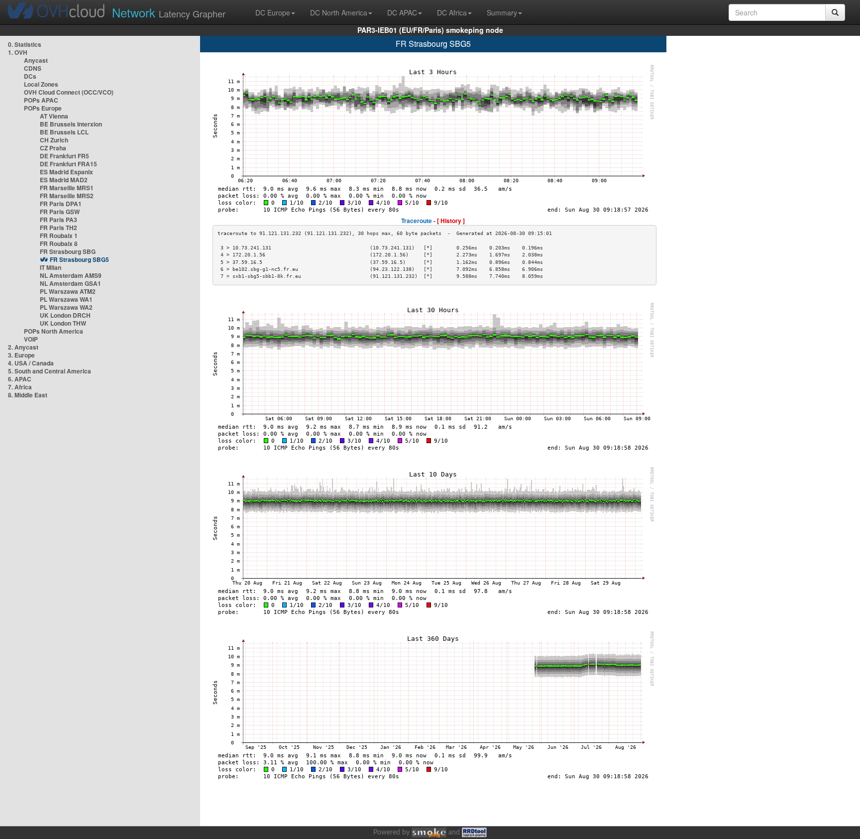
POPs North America (53, 331)
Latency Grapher (168, 12)
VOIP (31, 339)
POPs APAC (41, 100)
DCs (30, 76)
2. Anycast (23, 347)
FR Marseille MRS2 (67, 195)
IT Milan (50, 267)
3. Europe (21, 355)
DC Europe (272, 12)
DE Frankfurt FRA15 (68, 163)
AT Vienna (54, 116)
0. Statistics (24, 44)
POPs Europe (43, 108)
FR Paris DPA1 (61, 203)
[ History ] (451, 220)
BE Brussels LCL (64, 131)
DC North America (338, 12)
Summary (502, 12)
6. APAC (19, 378)
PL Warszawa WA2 (66, 307)
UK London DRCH (65, 315)
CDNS (32, 68)
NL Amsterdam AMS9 (71, 275)
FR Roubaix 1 (59, 235)
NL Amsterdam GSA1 (70, 283)
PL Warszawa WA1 (66, 299)
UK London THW (63, 323)
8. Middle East (27, 394)
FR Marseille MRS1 (67, 187)
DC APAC (402, 12)
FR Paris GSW (60, 211)
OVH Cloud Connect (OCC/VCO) (68, 92)
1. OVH (17, 52)
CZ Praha (53, 147)
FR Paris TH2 (58, 227)
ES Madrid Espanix (66, 171)
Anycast (36, 60)
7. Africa (20, 386)
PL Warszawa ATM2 (68, 291)
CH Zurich (54, 139)
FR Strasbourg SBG (68, 251)
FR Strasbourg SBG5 (79, 259)
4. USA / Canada (31, 363)
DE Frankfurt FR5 (64, 155)
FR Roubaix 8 (59, 243)
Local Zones (41, 84)
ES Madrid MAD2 (64, 179)
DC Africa (452, 12)
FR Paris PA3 (58, 219)
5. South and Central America (49, 370)
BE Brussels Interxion (71, 124)
